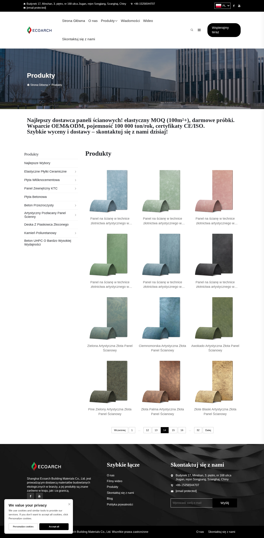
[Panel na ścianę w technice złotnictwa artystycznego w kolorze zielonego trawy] (109, 253)
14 (164, 430)
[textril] (39, 30)
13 (156, 430)
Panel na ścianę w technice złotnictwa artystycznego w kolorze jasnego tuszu (215, 286)
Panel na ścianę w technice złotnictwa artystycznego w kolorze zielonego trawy (109, 286)
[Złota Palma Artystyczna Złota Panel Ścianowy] (162, 380)
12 (147, 430)
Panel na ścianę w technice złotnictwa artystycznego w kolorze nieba (162, 223)
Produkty (108, 21)
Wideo (148, 21)
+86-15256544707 (144, 3)
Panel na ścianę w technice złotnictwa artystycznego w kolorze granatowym (162, 286)
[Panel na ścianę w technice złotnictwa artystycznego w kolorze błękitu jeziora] (109, 190)
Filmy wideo (114, 481)
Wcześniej (120, 430)
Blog (110, 498)
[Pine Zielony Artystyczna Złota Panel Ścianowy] (109, 380)
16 (181, 430)
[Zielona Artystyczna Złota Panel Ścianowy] (109, 317)
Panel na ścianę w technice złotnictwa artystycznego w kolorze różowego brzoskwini (215, 223)
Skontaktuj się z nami (78, 39)
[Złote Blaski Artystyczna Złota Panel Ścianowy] (215, 380)
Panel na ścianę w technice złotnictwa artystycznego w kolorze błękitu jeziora (109, 223)
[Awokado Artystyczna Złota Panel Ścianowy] (215, 317)
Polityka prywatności (120, 504)
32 (198, 430)
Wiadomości (130, 21)
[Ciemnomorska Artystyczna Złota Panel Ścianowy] (162, 317)
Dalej (208, 430)
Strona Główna (73, 21)
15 (173, 430)
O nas (93, 21)
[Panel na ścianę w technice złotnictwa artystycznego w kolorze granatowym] (162, 253)
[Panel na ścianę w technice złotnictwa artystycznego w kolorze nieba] (162, 190)
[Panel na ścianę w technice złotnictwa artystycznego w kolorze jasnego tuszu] (215, 253)
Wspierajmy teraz (220, 30)
